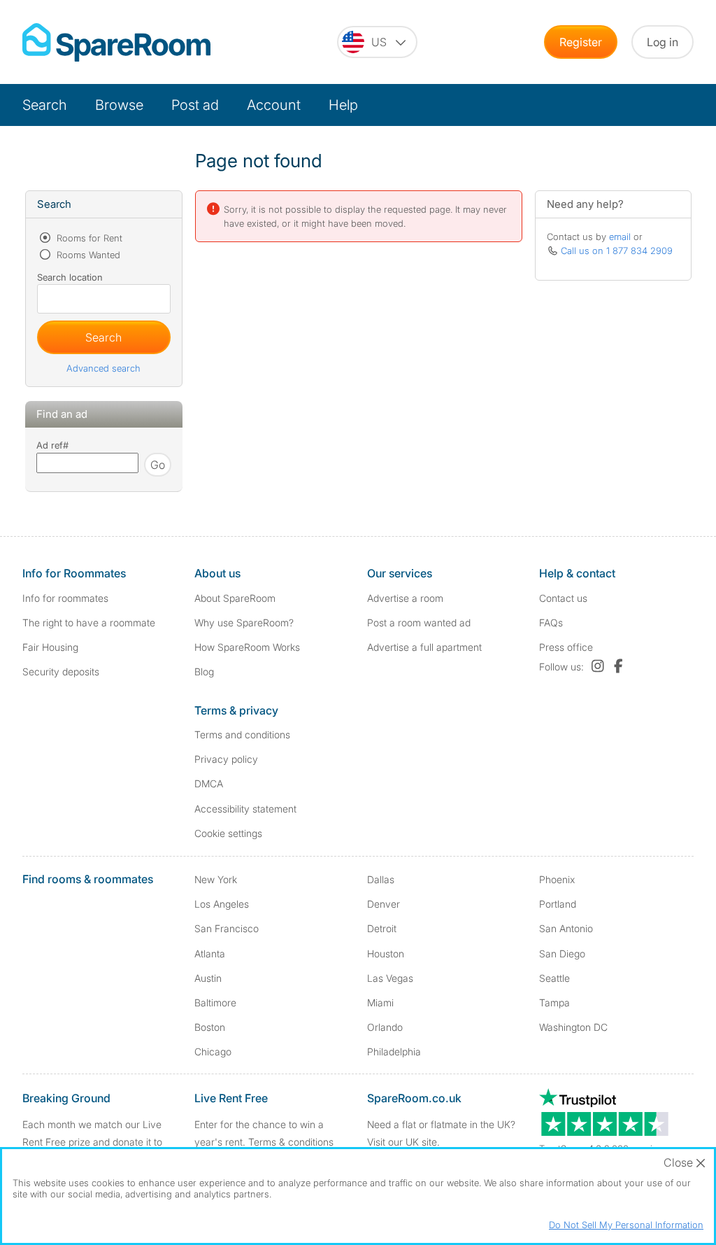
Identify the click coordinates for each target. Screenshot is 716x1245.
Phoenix (557, 879)
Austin (208, 978)
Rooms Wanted (87, 254)
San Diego (562, 953)
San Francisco (226, 928)
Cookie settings (228, 833)
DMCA (208, 783)
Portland (557, 904)
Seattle (554, 978)
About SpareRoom (234, 598)
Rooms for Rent (88, 238)
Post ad (195, 105)
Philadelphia (394, 1051)
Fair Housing (50, 647)
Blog (204, 671)
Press (566, 647)
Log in (662, 42)
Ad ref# (52, 445)
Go (157, 465)
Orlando (385, 1027)
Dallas (380, 879)
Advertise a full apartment (424, 647)
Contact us (563, 598)
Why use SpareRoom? (244, 622)
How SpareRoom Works (247, 647)
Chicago (212, 1051)
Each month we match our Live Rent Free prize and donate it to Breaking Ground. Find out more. (94, 1141)
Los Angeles (221, 904)
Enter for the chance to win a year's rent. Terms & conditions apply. (264, 1141)
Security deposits (60, 671)
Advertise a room (405, 598)
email (620, 236)
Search (44, 105)
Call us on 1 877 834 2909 (617, 250)
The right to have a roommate (88, 622)
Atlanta (209, 953)
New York (215, 879)
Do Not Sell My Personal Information (626, 1224)
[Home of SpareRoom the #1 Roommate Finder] (116, 42)
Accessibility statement (245, 809)
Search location (70, 277)
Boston (209, 1027)
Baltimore (215, 1002)
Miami (380, 1002)
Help (343, 105)
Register (580, 42)
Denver (383, 904)
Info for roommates (65, 598)
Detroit (381, 928)
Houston (385, 953)
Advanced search (103, 368)
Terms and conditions (242, 734)
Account (274, 105)
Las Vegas (390, 978)
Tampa (554, 1002)
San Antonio (566, 928)
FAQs (551, 622)
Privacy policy (226, 759)
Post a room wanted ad (419, 622)
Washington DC (573, 1027)
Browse (119, 105)
